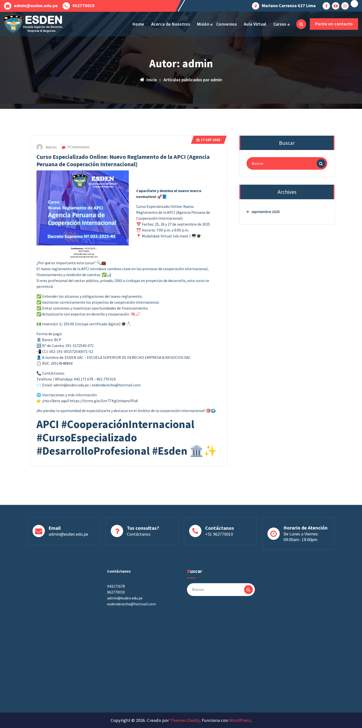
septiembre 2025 (265, 211)
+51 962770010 (219, 534)
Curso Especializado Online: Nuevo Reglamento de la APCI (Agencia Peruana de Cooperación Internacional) (123, 160)
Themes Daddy (185, 720)
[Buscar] (321, 163)
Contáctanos (138, 534)
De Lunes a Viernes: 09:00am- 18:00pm (301, 536)
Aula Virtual (255, 24)
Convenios (226, 24)
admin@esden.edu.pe (36, 5)
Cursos (279, 24)
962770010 (83, 5)
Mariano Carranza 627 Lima (289, 5)
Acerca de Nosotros (170, 24)
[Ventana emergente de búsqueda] (301, 24)
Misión (203, 24)
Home (138, 24)
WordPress (240, 720)
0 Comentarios (78, 147)
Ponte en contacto (334, 24)
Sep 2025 (210, 139)
